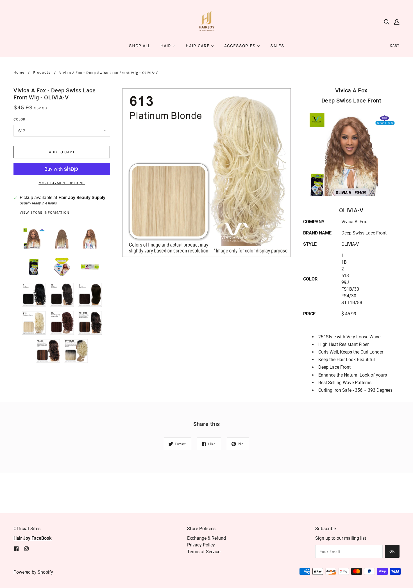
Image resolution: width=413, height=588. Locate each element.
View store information (44, 213)
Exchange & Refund (206, 538)
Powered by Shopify (33, 572)
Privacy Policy (201, 545)
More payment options (61, 183)
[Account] (397, 22)
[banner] (206, 21)
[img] (387, 22)
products (42, 72)
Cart (395, 45)
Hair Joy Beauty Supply (81, 197)
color (19, 119)
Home (18, 72)
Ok (392, 551)
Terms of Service (203, 551)
